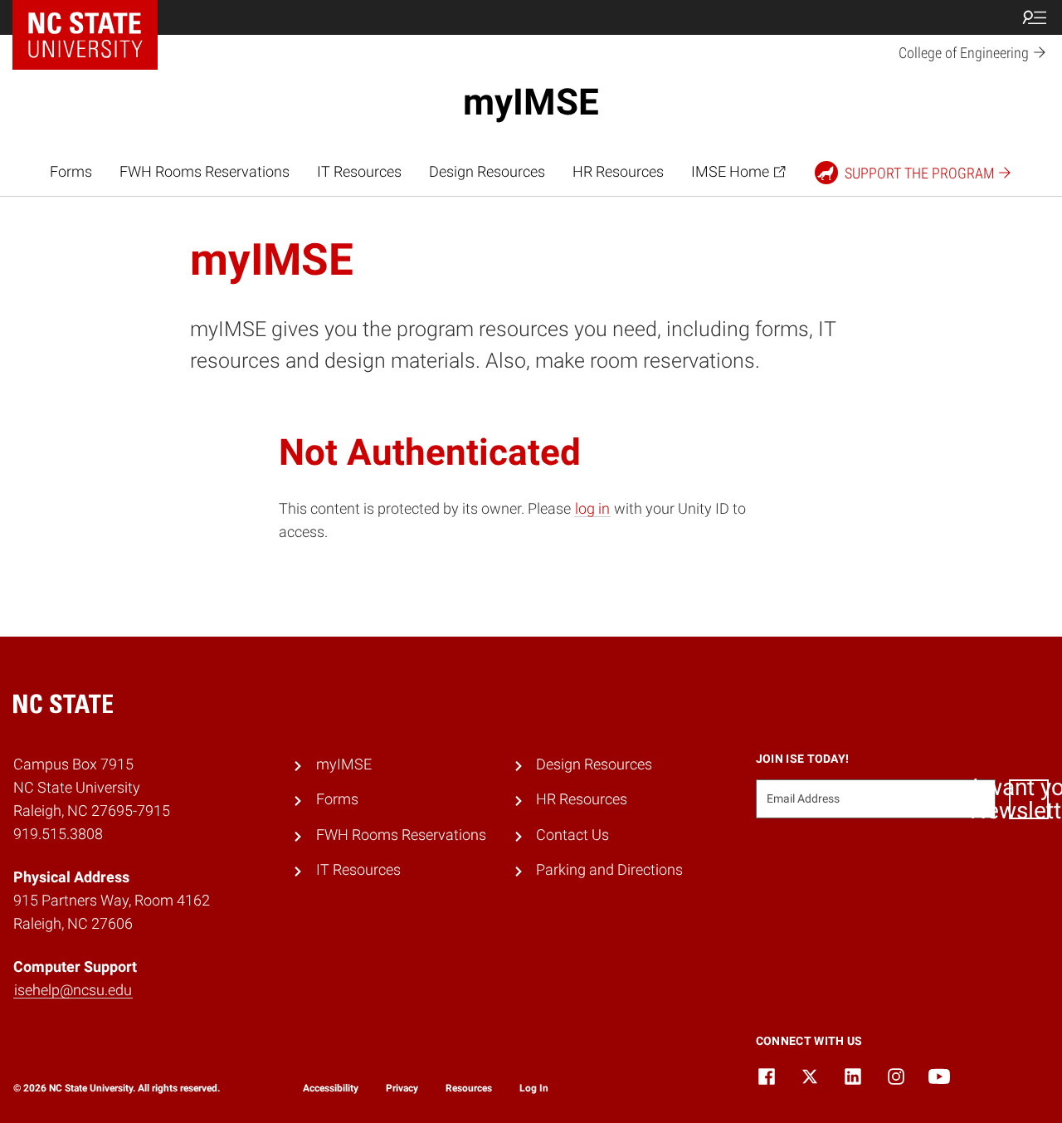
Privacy (402, 1088)
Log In (533, 1088)
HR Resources (618, 172)
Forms (71, 172)
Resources (469, 1088)
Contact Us (572, 835)
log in (592, 508)
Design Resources (487, 172)
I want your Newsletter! (1029, 799)
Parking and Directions (609, 870)
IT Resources (359, 172)
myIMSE (531, 102)
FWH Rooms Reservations (204, 172)
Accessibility (330, 1088)
